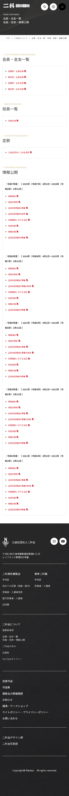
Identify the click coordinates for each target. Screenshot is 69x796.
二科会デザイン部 (12, 737)
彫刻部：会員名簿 (16, 77)
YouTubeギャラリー (12, 658)
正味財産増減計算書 (17, 208)
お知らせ (7, 700)
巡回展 (5, 604)
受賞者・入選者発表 (12, 592)
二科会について (11, 624)
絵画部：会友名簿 (16, 83)
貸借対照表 (13, 202)
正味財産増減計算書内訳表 (19, 286)
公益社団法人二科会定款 (18, 152)
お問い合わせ (10, 718)
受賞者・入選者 (42, 585)
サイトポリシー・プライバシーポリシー (25, 712)
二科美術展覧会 (11, 574)
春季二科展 (40, 574)
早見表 (5, 579)
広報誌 (5, 652)
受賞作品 (7, 681)
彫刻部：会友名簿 (16, 89)
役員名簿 (12, 120)
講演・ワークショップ (15, 706)
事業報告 (12, 196)
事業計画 (12, 231)
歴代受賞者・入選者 (12, 598)
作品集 (6, 687)
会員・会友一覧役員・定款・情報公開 (13, 638)
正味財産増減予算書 (17, 237)
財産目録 (12, 225)
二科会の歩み (9, 646)
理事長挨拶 (8, 630)
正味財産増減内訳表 (17, 213)
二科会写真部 (10, 744)
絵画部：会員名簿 (16, 71)
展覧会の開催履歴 (12, 693)
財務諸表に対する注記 (17, 219)
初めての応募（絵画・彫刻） (17, 585)
